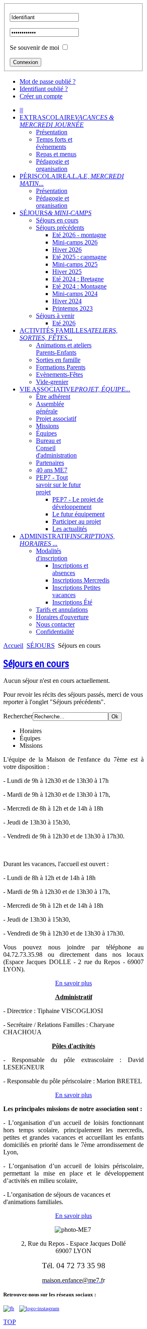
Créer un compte (41, 96)
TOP (9, 1321)
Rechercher (18, 716)
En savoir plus (73, 983)
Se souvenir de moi (34, 47)
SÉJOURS (41, 645)
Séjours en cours (36, 663)
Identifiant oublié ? (44, 88)
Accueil (13, 645)
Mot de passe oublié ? (48, 81)
